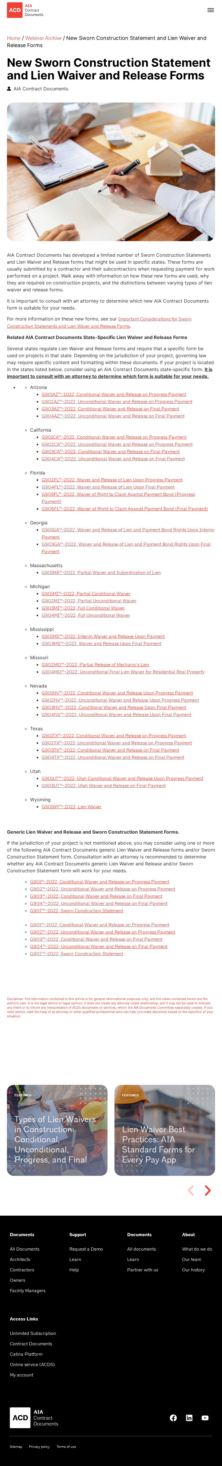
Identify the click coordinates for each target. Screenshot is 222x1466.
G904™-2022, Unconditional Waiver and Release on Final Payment (98, 903)
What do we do (197, 1249)
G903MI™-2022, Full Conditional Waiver (83, 608)
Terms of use (66, 1446)
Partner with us (142, 1270)
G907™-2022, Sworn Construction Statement (76, 910)
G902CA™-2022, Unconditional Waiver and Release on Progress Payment (117, 444)
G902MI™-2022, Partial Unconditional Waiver (89, 600)
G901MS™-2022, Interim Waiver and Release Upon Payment (103, 636)
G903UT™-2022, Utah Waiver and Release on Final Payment (104, 785)
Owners (17, 1280)
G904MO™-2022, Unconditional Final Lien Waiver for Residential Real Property (123, 672)
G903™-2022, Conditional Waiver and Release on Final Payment (96, 896)
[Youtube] (205, 1418)
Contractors (22, 1270)
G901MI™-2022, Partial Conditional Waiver (86, 593)
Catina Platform (26, 1354)
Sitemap (16, 1446)
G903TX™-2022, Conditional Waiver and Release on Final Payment (110, 750)
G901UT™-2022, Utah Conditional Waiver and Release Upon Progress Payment (122, 778)
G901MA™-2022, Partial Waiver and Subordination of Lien (101, 572)
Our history (193, 1270)
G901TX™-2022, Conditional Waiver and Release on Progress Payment (114, 735)
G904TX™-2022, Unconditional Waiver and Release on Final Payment (113, 757)
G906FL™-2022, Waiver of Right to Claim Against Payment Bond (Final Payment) (125, 508)
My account (21, 1375)
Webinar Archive (43, 38)
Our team (191, 1259)
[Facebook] (173, 1418)
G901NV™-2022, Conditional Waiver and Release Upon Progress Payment (117, 693)
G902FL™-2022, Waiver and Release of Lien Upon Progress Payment (112, 480)
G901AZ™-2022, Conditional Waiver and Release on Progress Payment (114, 394)
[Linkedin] (189, 1418)
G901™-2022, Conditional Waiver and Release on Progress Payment (99, 881)
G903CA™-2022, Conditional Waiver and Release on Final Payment (111, 451)
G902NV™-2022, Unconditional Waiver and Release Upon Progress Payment (120, 700)
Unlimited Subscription (33, 1333)
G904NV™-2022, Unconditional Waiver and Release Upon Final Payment (116, 714)
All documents (141, 1249)
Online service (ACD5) (32, 1364)
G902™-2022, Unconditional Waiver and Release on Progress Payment (102, 889)
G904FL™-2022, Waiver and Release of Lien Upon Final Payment (108, 487)
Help (74, 1270)
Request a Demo (86, 1249)
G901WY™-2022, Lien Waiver (71, 806)
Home (14, 38)
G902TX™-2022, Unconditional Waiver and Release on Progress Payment (117, 743)
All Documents (24, 1249)
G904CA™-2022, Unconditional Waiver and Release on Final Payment (113, 458)
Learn (75, 1259)
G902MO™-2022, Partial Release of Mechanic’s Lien (95, 664)
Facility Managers (27, 1290)
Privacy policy (39, 1446)
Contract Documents (31, 1343)
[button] (191, 1190)
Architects (20, 1259)
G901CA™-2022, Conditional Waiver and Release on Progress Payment (114, 437)
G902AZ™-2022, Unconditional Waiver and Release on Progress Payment (117, 401)
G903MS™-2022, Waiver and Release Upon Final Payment (101, 643)
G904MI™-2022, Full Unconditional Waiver (86, 615)
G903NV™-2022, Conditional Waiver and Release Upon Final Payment (114, 707)
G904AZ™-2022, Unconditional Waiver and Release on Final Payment (113, 416)
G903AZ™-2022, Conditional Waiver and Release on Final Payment (110, 408)
